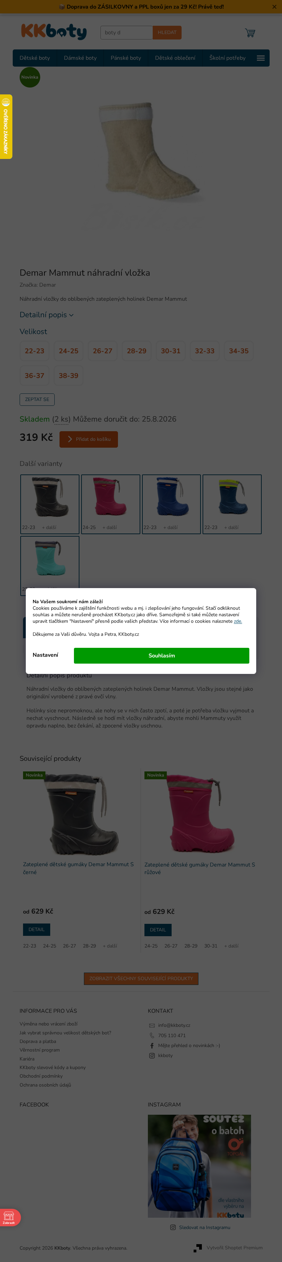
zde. (235, 621)
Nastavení (43, 655)
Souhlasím (159, 655)
